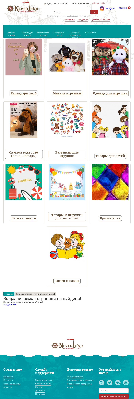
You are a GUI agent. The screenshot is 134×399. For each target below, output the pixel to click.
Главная (9, 294)
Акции (70, 387)
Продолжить (9, 304)
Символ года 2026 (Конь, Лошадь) (23, 154)
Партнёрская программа (79, 384)
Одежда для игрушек (110, 93)
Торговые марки (75, 377)
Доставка (40, 390)
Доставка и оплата (100, 20)
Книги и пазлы (67, 281)
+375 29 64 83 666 (80, 3)
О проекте (8, 377)
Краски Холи (110, 218)
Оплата (38, 387)
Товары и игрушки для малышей (67, 216)
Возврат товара (43, 383)
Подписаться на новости (113, 396)
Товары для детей (110, 156)
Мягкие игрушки (67, 93)
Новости (7, 387)
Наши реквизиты (12, 384)
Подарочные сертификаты (80, 380)
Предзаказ (82, 20)
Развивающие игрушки (67, 154)
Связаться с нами (44, 380)
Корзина (124, 7)
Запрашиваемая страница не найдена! (35, 294)
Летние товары (23, 218)
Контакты (70, 20)
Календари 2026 (24, 93)
